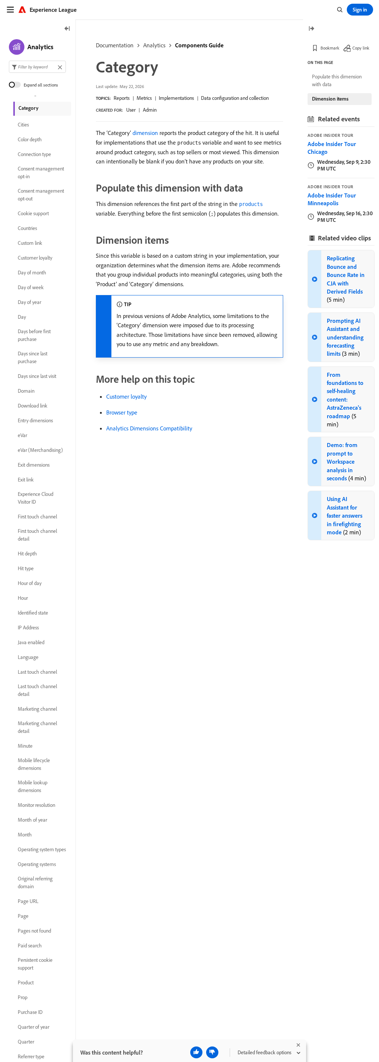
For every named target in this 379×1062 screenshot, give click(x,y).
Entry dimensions (35, 420)
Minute (25, 746)
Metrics (144, 98)
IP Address (28, 627)
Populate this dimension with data (337, 80)
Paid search (30, 945)
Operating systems (37, 864)
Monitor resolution (36, 805)
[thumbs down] (212, 1052)
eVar (22, 435)
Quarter (26, 1041)
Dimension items (330, 98)
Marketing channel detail (37, 727)
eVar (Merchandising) (40, 450)
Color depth (30, 139)
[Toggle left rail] (67, 29)
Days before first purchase (34, 335)
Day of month (32, 272)
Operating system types (42, 849)
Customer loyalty (126, 396)
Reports (122, 98)
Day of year (29, 302)
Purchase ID (30, 1012)
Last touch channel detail (37, 690)
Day (22, 317)
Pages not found (34, 930)
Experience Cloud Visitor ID (35, 498)
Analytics (154, 45)
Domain (26, 391)
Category (28, 108)
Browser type (121, 412)
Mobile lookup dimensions (32, 786)
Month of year (32, 819)
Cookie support (33, 213)
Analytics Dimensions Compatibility (149, 428)
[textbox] (37, 67)
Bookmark (330, 48)
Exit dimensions (34, 464)
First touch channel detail (37, 535)
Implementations (176, 98)
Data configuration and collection (235, 98)
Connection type (34, 154)
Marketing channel (37, 709)
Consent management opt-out (41, 194)
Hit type (26, 568)
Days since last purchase (32, 357)
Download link (32, 405)
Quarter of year (33, 1027)
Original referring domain (35, 882)
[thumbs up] (196, 1052)
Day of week (31, 287)
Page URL (28, 901)
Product (26, 982)
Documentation (115, 45)
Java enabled (31, 642)
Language (28, 657)
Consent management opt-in (41, 172)
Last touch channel (37, 672)
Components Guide (199, 45)
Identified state (33, 612)
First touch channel (37, 516)
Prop (22, 997)
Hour (23, 598)
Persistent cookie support (35, 964)
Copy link (360, 48)
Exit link (26, 479)
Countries (27, 228)
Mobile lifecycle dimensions (34, 764)
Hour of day (29, 583)
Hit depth (27, 553)
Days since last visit (37, 376)
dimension (145, 132)
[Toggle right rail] (311, 29)
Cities (23, 124)
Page (23, 916)
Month (25, 834)
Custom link (30, 243)
